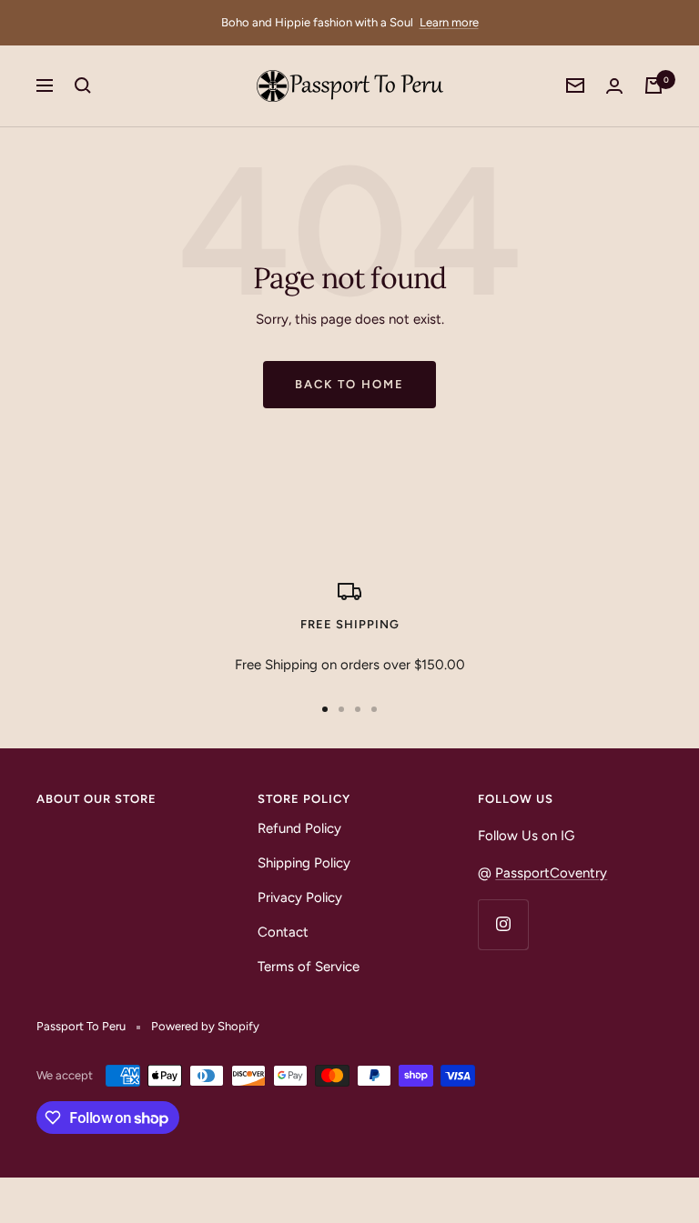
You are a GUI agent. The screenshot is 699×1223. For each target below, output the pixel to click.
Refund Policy (299, 828)
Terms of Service (309, 966)
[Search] (83, 85)
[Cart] (653, 85)
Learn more (449, 22)
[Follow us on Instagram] (503, 924)
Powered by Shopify (205, 1026)
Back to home (349, 384)
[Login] (614, 86)
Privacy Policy (300, 897)
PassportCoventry (551, 873)
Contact (283, 932)
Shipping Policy (304, 863)
